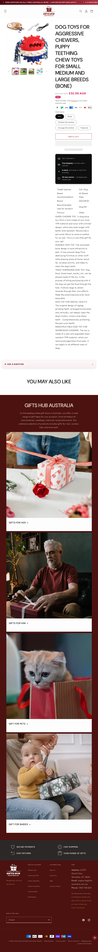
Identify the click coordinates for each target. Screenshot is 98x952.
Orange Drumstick (66, 128)
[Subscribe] (48, 920)
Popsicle (84, 128)
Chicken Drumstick (66, 122)
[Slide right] (46, 71)
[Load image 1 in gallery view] (15, 71)
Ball (59, 116)
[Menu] (5, 11)
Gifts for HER (17, 522)
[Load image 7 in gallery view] (39, 71)
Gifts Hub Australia (21, 941)
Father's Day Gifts (33, 881)
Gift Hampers (32, 897)
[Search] (80, 11)
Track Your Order (55, 886)
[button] (73, 143)
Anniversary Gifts (33, 875)
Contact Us (53, 875)
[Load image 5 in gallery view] (23, 71)
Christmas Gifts (32, 891)
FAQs (51, 881)
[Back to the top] (94, 937)
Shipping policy (86, 941)
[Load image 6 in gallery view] (31, 71)
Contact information (85, 943)
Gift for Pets (17, 723)
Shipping (74, 101)
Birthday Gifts (32, 870)
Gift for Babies (18, 824)
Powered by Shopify (35, 941)
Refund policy (49, 941)
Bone (70, 116)
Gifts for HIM (17, 623)
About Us (52, 870)
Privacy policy (61, 941)
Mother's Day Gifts (34, 886)
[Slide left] (9, 71)
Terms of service (73, 941)
